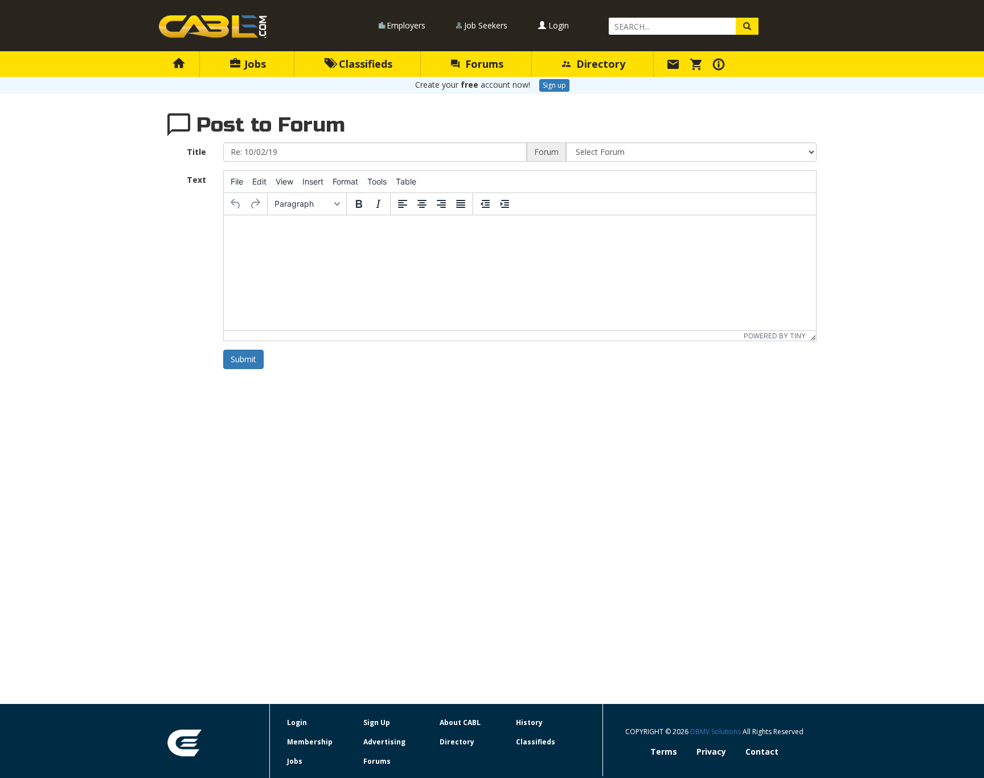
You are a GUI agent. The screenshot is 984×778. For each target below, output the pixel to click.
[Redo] (255, 204)
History (529, 722)
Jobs (253, 64)
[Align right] (441, 204)
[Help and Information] (720, 64)
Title (196, 151)
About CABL (460, 722)
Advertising (384, 742)
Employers (406, 25)
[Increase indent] (504, 204)
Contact (761, 751)
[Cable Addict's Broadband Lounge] (213, 26)
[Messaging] (674, 64)
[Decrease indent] (485, 204)
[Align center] (422, 204)
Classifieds (364, 64)
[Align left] (402, 204)
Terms (663, 751)
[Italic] (378, 204)
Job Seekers (485, 25)
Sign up (554, 85)
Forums (482, 64)
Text (196, 179)
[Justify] (460, 204)
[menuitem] (237, 181)
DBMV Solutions (716, 731)
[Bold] (358, 204)
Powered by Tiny (775, 335)
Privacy (711, 751)
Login (557, 25)
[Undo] (235, 204)
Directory (599, 64)
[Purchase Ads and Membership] (697, 64)
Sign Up (376, 722)
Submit (243, 359)
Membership (310, 742)
